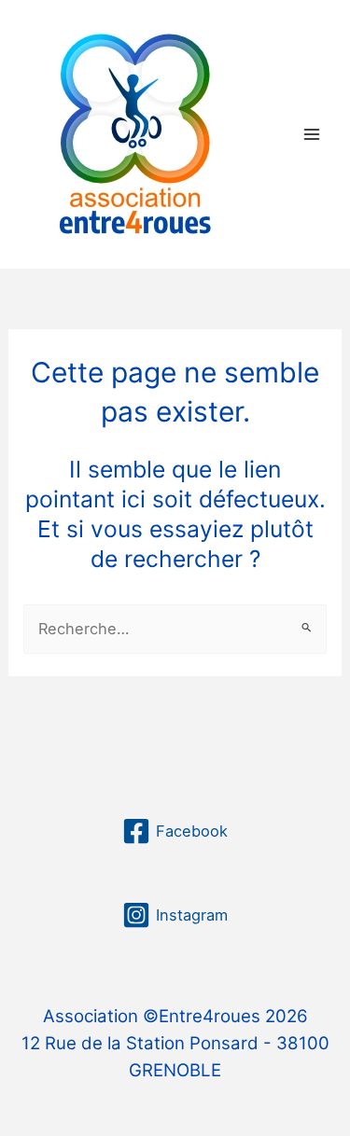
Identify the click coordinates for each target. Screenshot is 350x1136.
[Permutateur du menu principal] (311, 134)
